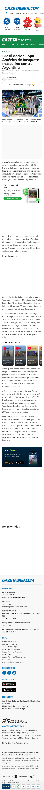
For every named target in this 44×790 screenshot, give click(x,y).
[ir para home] (22, 8)
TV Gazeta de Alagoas (10, 647)
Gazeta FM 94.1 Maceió (11, 649)
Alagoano (5, 44)
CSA (12, 44)
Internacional (31, 44)
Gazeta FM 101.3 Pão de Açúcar (14, 657)
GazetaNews (7, 659)
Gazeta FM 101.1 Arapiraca (12, 652)
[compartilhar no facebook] (23, 786)
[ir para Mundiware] (9, 776)
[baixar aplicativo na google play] (9, 463)
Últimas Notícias (15, 13)
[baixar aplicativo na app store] (19, 463)
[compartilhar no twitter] (13, 786)
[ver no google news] (38, 786)
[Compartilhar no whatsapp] (18, 786)
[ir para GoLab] (27, 776)
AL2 (36, 13)
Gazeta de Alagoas (9, 642)
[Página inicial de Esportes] (15, 40)
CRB (17, 44)
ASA (22, 44)
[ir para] (9, 684)
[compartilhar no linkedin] (28, 786)
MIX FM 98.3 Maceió (9, 644)
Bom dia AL (25, 13)
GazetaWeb (6, 654)
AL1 (32, 13)
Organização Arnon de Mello (13, 662)
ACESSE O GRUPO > (12, 198)
